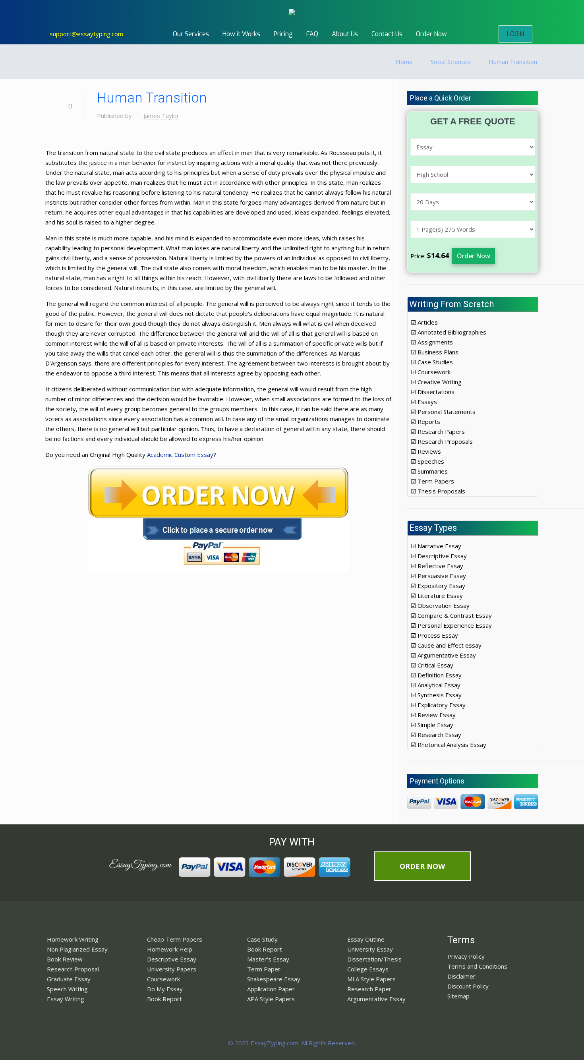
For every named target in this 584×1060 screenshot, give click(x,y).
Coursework (163, 979)
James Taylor (161, 116)
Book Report (164, 999)
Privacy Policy (466, 956)
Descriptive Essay (171, 959)
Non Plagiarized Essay (77, 949)
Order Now (473, 255)
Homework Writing (73, 939)
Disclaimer (461, 976)
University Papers (171, 969)
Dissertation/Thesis (374, 959)
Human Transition (513, 62)
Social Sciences (451, 62)
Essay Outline (366, 939)
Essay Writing (65, 999)
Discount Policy (468, 986)
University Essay (370, 949)
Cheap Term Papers (174, 939)
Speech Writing (67, 989)
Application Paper (271, 989)
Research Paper (369, 989)
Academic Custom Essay (180, 454)
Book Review (65, 959)
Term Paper (263, 969)
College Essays (368, 969)
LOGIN (515, 34)
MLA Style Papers (371, 979)
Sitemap (458, 996)
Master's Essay (268, 959)
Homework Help (169, 949)
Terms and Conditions (477, 966)
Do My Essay (165, 989)
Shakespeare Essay (273, 979)
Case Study (262, 939)
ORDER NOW (422, 866)
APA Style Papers (271, 999)
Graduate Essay (69, 979)
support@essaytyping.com (86, 34)
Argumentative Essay (376, 999)
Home (404, 62)
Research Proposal (73, 969)
